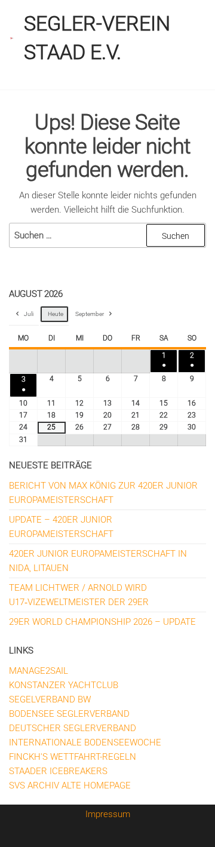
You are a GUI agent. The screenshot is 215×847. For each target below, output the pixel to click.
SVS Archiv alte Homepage (70, 785)
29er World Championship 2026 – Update (102, 621)
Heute (55, 314)
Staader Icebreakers (58, 771)
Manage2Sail (38, 670)
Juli (28, 314)
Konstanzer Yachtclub (63, 685)
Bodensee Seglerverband (69, 713)
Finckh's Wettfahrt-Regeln (72, 756)
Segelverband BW (50, 699)
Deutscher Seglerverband (72, 728)
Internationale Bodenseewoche (85, 742)
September (89, 314)
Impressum (107, 814)
